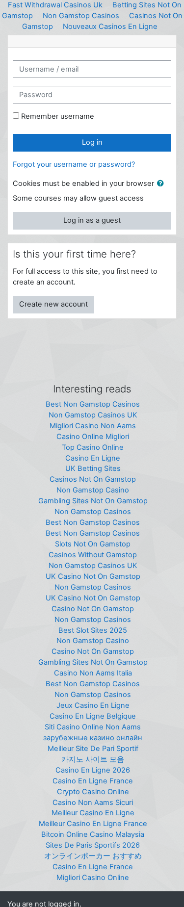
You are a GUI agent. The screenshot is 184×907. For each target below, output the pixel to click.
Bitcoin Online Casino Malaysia (92, 834)
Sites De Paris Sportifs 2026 (93, 845)
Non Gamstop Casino (92, 490)
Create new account (53, 304)
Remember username (57, 116)
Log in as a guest (92, 220)
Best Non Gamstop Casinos (93, 404)
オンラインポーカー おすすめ (93, 856)
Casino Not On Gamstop (93, 608)
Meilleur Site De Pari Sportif (93, 748)
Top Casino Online (93, 447)
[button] (162, 184)
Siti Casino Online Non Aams (93, 727)
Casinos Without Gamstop (93, 554)
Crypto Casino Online (93, 791)
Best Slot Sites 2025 (92, 630)
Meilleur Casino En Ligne (93, 812)
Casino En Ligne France (93, 781)
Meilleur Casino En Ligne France (93, 823)
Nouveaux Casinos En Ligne (110, 26)
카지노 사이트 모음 (92, 759)
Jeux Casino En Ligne (93, 705)
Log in (92, 142)
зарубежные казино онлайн (92, 737)
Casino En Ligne (92, 458)
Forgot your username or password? (74, 164)
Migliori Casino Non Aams (93, 425)
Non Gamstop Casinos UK (93, 415)
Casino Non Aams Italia (93, 673)
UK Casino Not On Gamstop (93, 576)
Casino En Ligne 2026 (92, 770)
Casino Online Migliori (92, 436)
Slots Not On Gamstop (93, 544)
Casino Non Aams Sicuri (93, 802)
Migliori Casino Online (92, 877)
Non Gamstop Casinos (81, 15)
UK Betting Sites (93, 468)
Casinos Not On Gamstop (93, 479)
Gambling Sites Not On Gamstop (93, 500)
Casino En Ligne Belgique (93, 716)
